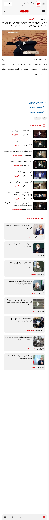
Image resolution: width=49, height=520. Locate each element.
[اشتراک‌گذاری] (39, 517)
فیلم (44, 118)
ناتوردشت (37, 118)
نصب (8, 4)
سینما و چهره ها (32, 19)
